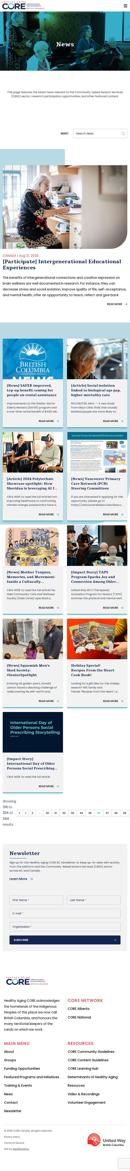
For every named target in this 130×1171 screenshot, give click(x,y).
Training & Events (18, 1085)
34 (81, 813)
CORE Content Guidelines (88, 1060)
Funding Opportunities (22, 1068)
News (8, 1094)
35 (90, 813)
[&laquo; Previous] (19, 813)
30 (47, 813)
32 (64, 813)
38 (115, 813)
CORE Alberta (78, 1008)
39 (124, 813)
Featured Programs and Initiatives (31, 1077)
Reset (65, 133)
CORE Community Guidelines (91, 1051)
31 (56, 813)
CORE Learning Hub (83, 1068)
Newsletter (12, 1111)
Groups (10, 1060)
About (9, 1051)
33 (72, 813)
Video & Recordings (84, 1094)
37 (107, 813)
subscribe (21, 940)
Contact (11, 1102)
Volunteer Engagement (87, 1102)
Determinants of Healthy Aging (93, 1077)
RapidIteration (21, 1149)
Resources (76, 1085)
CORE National (79, 1017)
